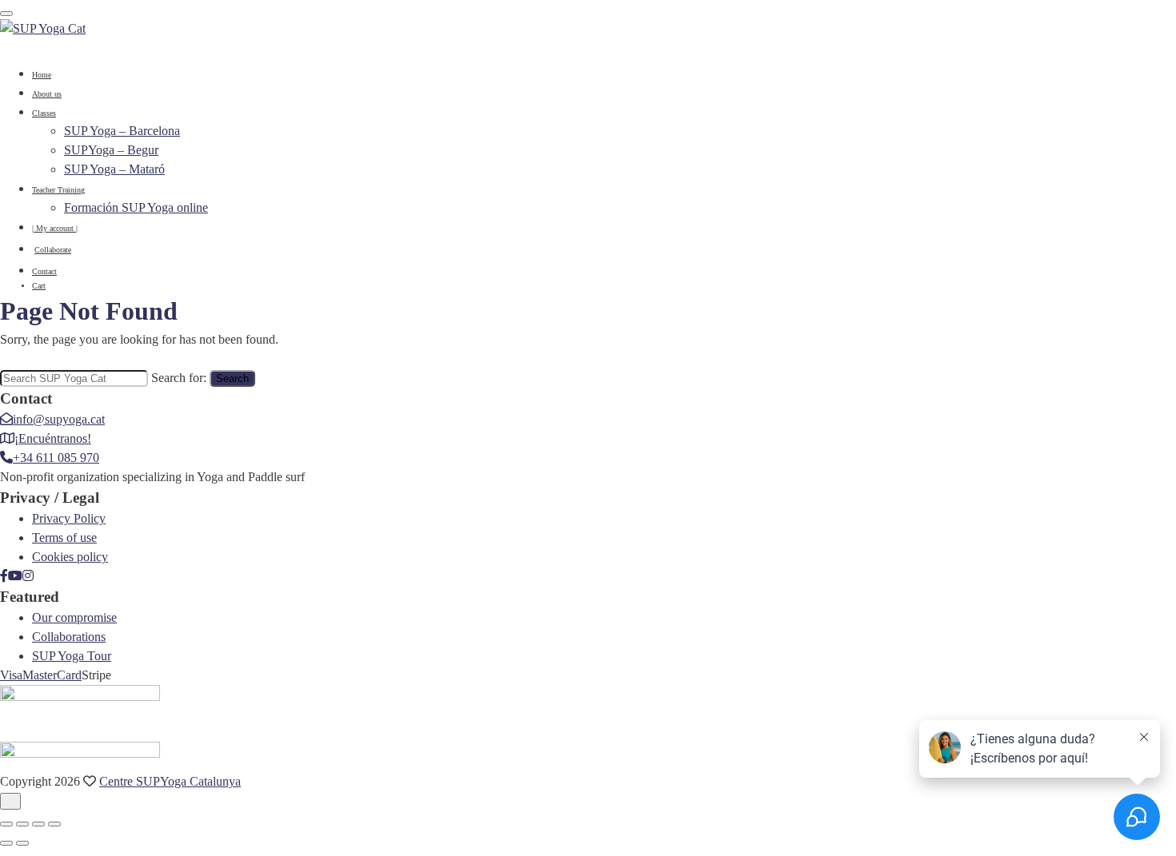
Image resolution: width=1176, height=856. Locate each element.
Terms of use (64, 537)
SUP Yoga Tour (71, 656)
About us (47, 94)
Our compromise (74, 617)
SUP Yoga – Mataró (114, 169)
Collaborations (69, 636)
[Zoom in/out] (6, 824)
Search (232, 378)
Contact (44, 271)
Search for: (178, 377)
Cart (39, 285)
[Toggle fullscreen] (22, 824)
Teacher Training (58, 189)
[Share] (38, 824)
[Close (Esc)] (54, 824)
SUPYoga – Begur (111, 150)
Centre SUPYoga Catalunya (170, 781)
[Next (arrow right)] (22, 843)
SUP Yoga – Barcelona (122, 130)
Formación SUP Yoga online (136, 207)
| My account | (55, 228)
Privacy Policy (69, 518)
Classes (44, 113)
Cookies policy (70, 556)
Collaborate (52, 249)
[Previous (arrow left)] (6, 843)
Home (41, 74)
